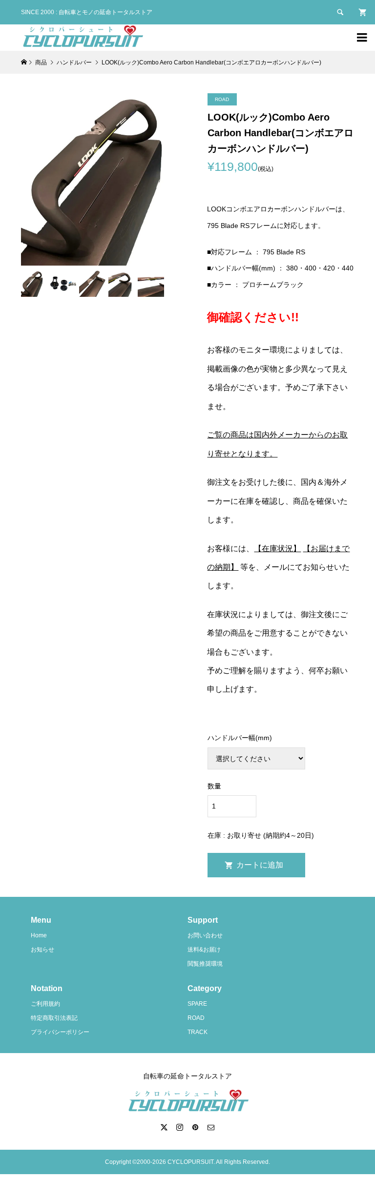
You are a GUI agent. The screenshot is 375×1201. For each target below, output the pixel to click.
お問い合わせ (205, 935)
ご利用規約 (45, 1003)
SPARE (197, 1003)
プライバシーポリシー (60, 1032)
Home (39, 935)
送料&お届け (204, 949)
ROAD (196, 1018)
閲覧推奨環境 (205, 963)
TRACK (198, 1032)
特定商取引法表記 (54, 1018)
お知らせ (42, 949)
